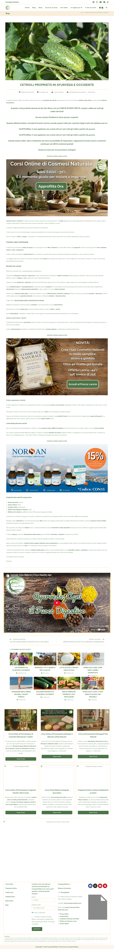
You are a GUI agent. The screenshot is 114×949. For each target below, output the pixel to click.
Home (82, 12)
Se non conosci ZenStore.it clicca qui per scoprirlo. (57, 117)
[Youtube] (100, 886)
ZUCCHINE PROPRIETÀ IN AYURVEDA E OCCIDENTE (45, 693)
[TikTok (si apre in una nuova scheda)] (107, 2)
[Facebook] (90, 886)
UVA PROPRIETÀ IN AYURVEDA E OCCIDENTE (21, 669)
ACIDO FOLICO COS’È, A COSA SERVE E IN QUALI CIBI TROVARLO (93, 694)
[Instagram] (95, 886)
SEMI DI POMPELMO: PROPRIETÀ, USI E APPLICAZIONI (69, 694)
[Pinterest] (105, 886)
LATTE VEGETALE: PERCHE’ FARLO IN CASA (69, 669)
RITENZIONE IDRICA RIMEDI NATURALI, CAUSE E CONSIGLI (21, 694)
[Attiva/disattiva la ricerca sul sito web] (106, 7)
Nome (34, 897)
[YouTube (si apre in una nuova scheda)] (101, 2)
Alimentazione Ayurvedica (77, 92)
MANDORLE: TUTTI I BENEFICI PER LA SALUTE (45, 669)
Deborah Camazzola (27, 92)
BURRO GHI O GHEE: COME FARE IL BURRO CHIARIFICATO (93, 670)
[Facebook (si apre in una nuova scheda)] (93, 2)
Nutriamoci (91, 92)
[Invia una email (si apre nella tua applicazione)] (104, 2)
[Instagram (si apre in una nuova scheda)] (97, 2)
